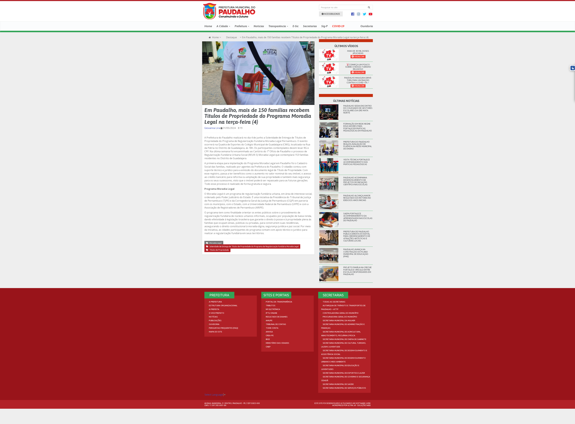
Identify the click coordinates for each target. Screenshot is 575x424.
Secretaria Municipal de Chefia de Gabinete (344, 339)
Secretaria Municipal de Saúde (338, 384)
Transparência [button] (277, 26)
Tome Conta (272, 328)
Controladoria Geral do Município (340, 313)
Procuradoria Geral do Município (340, 317)
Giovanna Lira (212, 128)
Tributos (270, 305)
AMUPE (269, 320)
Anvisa (269, 332)
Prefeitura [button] (241, 26)
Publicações (215, 320)
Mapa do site (215, 332)
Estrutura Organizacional (223, 305)
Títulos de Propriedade (219, 250)
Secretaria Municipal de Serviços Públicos (344, 388)
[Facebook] (353, 14)
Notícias (259, 26)
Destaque (231, 37)
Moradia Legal (215, 243)
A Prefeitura (215, 302)
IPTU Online (271, 313)
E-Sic (296, 26)
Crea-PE (270, 335)
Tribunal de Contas (276, 324)
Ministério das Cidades (277, 343)
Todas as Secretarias (334, 302)
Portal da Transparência (279, 302)
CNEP (268, 347)
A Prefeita (214, 309)
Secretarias (310, 26)
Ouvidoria (366, 26)
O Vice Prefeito (216, 313)
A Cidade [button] (223, 26)
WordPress (337, 405)
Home (208, 26)
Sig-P (324, 26)
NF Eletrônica (273, 309)
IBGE (268, 339)
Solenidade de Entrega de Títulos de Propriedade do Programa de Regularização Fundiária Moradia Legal (254, 246)
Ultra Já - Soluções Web (359, 405)
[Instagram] (359, 14)
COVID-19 (338, 26)
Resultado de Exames (277, 317)
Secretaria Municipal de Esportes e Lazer (344, 373)
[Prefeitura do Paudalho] (229, 11)
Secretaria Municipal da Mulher (339, 320)
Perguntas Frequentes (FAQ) (223, 328)
